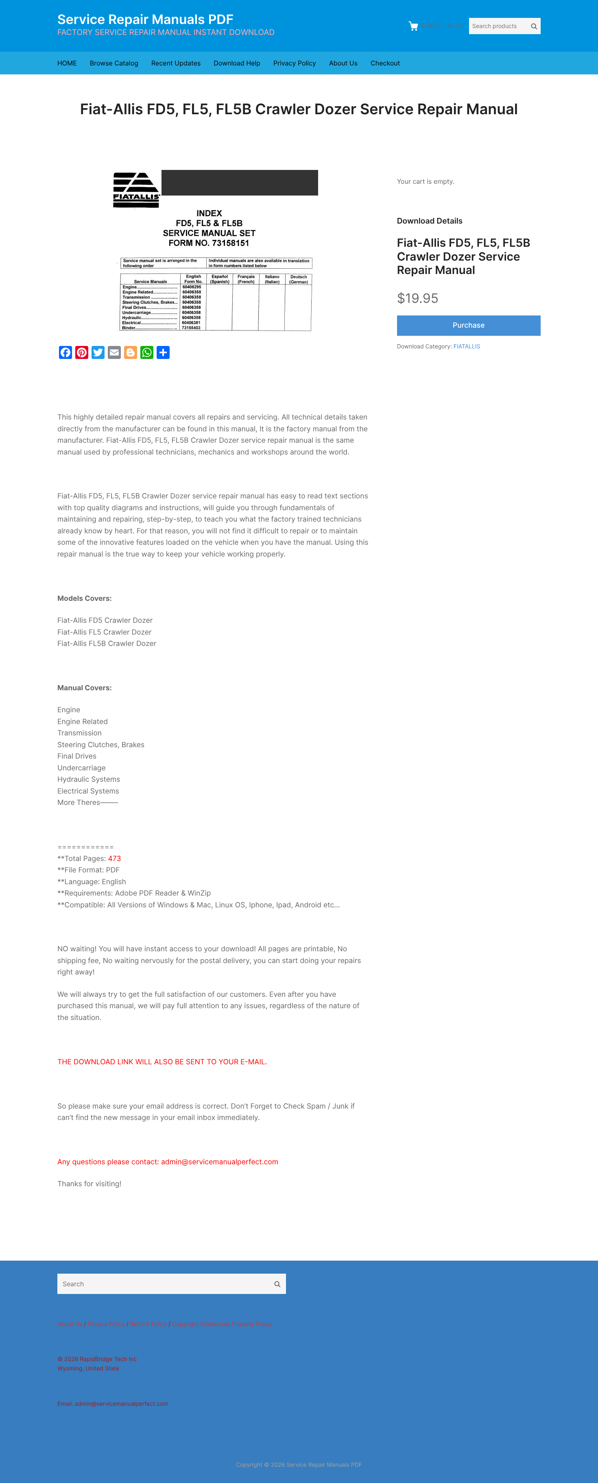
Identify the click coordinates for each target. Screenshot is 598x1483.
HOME (67, 63)
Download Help (237, 63)
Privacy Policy (294, 63)
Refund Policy (148, 1324)
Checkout (385, 63)
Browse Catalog (114, 63)
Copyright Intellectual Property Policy (222, 1324)
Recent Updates (176, 63)
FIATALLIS (467, 346)
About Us (343, 63)
